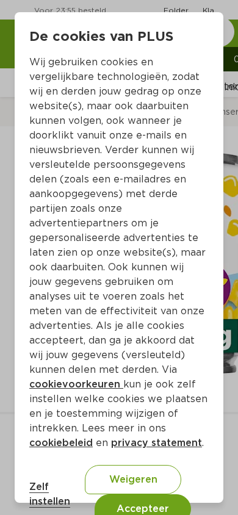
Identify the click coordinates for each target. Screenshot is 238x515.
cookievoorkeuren (76, 384)
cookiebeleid (61, 442)
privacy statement (156, 442)
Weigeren (133, 479)
